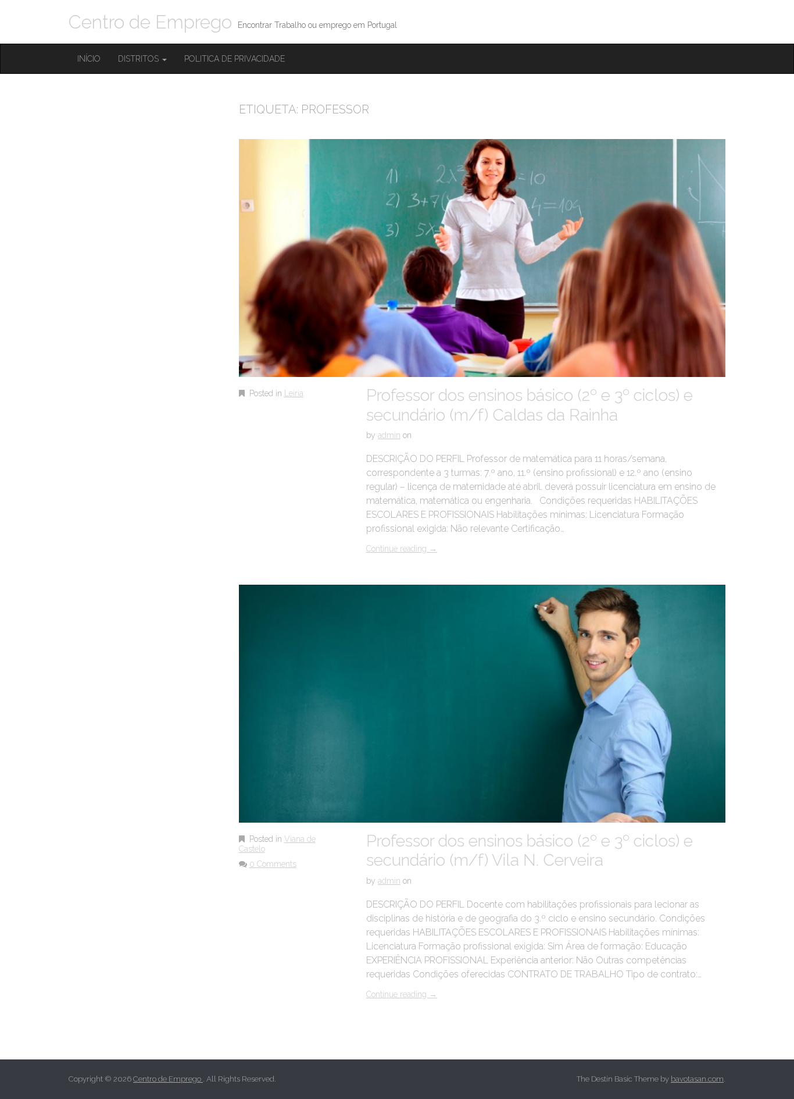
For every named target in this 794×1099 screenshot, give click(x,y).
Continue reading (401, 548)
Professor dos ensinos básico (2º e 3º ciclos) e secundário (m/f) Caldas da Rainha (529, 405)
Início (89, 58)
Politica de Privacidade (234, 58)
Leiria (293, 393)
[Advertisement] (156, 300)
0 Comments (272, 864)
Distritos (139, 58)
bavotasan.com (697, 1079)
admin (389, 435)
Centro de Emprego (150, 22)
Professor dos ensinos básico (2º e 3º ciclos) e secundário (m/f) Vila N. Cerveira (529, 850)
